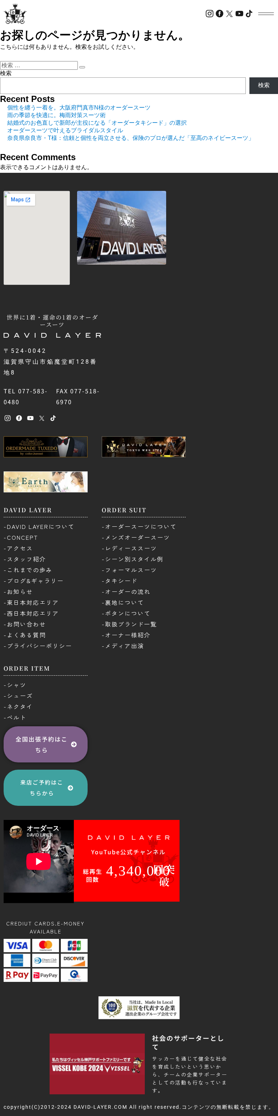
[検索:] (39, 65)
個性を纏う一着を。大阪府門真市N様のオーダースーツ (79, 107)
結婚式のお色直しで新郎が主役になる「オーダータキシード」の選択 (97, 123)
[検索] (82, 67)
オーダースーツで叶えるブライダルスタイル (65, 130)
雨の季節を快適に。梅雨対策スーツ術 (56, 115)
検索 (6, 73)
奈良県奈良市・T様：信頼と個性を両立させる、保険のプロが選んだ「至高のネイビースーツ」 (130, 138)
